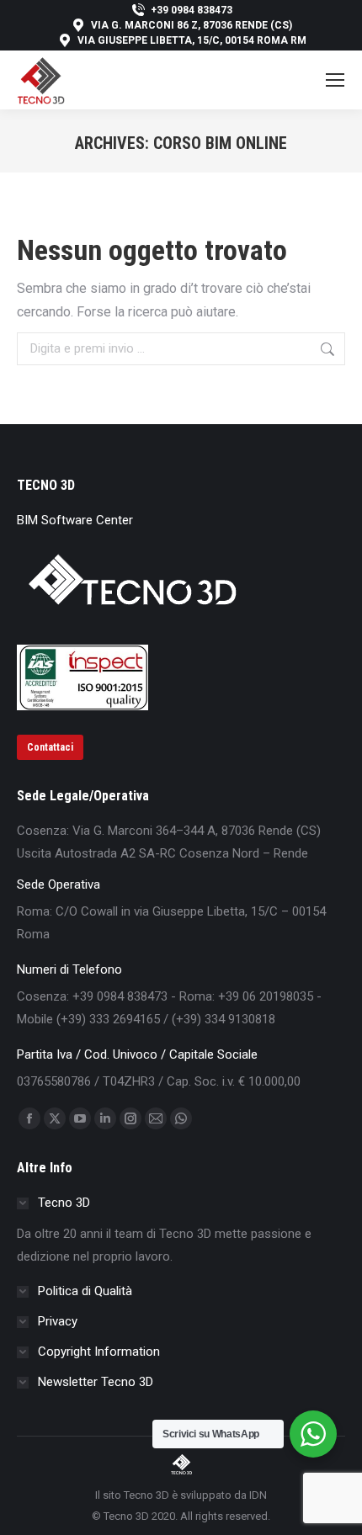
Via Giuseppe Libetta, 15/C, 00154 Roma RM (191, 40)
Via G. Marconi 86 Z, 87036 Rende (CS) (191, 25)
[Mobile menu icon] (335, 80)
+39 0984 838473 (191, 10)
